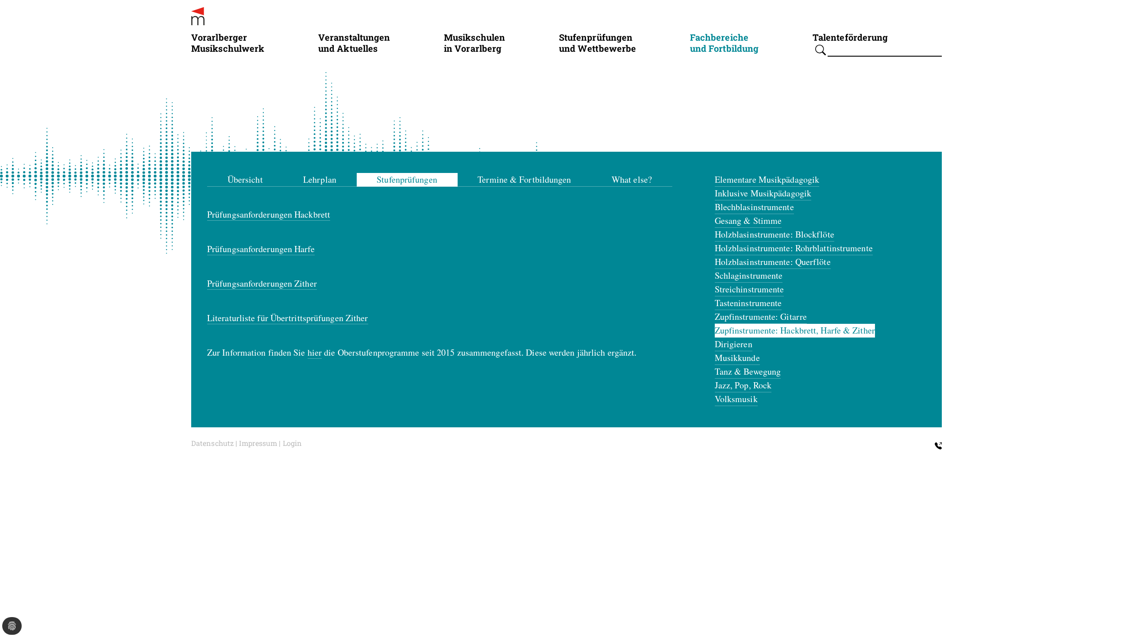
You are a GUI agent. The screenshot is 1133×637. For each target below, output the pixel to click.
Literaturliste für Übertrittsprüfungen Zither (287, 318)
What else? (632, 179)
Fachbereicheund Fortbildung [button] (724, 42)
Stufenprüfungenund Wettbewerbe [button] (597, 42)
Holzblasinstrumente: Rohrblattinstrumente (794, 248)
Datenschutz (212, 443)
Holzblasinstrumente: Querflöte (773, 262)
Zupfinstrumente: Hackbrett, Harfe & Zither (795, 330)
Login (292, 443)
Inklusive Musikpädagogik (763, 193)
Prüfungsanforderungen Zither (262, 283)
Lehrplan (319, 179)
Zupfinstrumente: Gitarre (761, 316)
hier (315, 352)
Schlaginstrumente (749, 275)
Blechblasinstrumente (754, 207)
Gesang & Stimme (748, 220)
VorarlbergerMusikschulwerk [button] (227, 42)
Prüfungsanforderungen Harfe (261, 249)
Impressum (258, 443)
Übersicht (245, 179)
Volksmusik (736, 399)
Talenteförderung (850, 36)
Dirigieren (733, 344)
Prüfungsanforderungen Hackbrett (268, 214)
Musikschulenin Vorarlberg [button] (474, 42)
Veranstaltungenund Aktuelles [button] (354, 42)
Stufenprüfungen (407, 179)
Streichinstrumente (749, 289)
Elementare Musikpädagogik (767, 179)
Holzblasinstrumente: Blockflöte (774, 234)
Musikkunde (737, 358)
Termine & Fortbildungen (524, 179)
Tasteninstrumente (748, 303)
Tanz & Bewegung (748, 371)
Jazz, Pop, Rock (743, 385)
